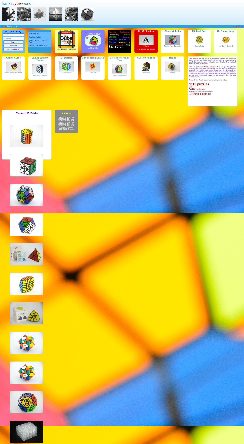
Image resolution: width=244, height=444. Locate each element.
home (4, 26)
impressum (238, 26)
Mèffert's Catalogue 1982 (38, 45)
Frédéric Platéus (35, 37)
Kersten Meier (34, 34)
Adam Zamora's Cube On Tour (38, 41)
